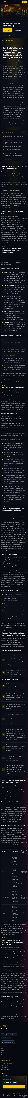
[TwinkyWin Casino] (4, 2)
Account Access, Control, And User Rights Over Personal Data (13, 154)
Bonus (2, 1050)
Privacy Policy (4, 1065)
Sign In (19, 2)
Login (2, 1057)
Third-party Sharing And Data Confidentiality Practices (13, 150)
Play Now (7, 29)
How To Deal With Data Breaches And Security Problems (14, 158)
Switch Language (8, 1042)
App (2, 1048)
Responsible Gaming (6, 1069)
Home (2, 40)
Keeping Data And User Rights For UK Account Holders (14, 137)
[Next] (13, 35)
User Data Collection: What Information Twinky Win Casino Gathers (13, 142)
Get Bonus (18, 29)
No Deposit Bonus (5, 1055)
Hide (24, 132)
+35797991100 (4, 1075)
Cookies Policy (4, 1067)
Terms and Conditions (6, 1063)
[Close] (25, 1078)
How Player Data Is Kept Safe (13, 146)
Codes (2, 1052)
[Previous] (9, 35)
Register (24, 2)
